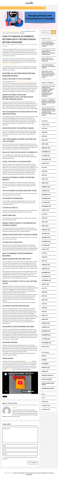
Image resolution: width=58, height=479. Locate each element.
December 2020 (46, 331)
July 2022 (44, 288)
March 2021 (45, 319)
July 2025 (44, 167)
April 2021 (45, 315)
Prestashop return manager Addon (11, 63)
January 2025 (46, 190)
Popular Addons (47, 379)
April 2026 (45, 140)
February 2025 (46, 186)
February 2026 (46, 148)
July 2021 (44, 303)
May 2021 (44, 311)
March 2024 (45, 225)
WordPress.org (46, 409)
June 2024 (44, 218)
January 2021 (46, 327)
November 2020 (46, 335)
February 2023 (46, 264)
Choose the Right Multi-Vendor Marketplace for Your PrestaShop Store (48, 110)
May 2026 (44, 136)
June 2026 (44, 132)
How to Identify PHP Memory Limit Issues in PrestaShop (48, 60)
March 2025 (45, 183)
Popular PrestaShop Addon (27, 44)
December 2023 (46, 237)
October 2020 (46, 338)
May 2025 (44, 175)
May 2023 (44, 261)
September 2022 (46, 280)
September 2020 (46, 342)
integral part (9, 369)
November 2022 (46, 276)
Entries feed (45, 401)
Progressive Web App (48, 388)
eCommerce (45, 363)
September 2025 (46, 159)
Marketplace (46, 367)
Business (44, 359)
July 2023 (44, 253)
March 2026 (45, 144)
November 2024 (46, 198)
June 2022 (44, 292)
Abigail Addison (7, 44)
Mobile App (45, 371)
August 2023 (45, 249)
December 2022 (46, 272)
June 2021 (44, 307)
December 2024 (46, 194)
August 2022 (45, 284)
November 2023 (46, 241)
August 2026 (45, 124)
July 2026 (44, 128)
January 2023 (46, 268)
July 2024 (44, 214)
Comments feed (46, 405)
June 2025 (44, 171)
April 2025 (45, 179)
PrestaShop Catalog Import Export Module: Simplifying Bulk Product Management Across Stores (49, 74)
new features (29, 361)
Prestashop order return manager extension (26, 81)
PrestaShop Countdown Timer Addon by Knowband (48, 88)
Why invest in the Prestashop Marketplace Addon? (49, 114)
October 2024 (46, 202)
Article (44, 356)
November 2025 (46, 151)
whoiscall (44, 100)
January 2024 (46, 233)
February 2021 (46, 323)
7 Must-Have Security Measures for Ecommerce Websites (49, 66)
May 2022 (44, 296)
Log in (43, 397)
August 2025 (45, 163)
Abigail (14, 407)
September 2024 (46, 206)
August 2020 (45, 346)
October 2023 (46, 245)
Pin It (22, 396)
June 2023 (44, 257)
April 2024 (45, 222)
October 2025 (46, 155)
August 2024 (45, 210)
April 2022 (45, 300)
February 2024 (46, 229)
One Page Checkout (47, 375)
